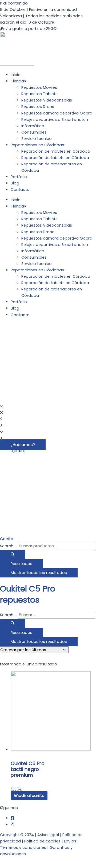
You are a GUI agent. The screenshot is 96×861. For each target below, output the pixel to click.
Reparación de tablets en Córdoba (55, 157)
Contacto (20, 189)
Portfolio (19, 176)
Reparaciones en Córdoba (36, 145)
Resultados (21, 563)
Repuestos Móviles (39, 87)
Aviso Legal (48, 834)
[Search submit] (12, 554)
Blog (15, 183)
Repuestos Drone (37, 106)
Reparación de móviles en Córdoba (55, 151)
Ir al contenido (14, 3)
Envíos (70, 841)
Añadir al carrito (29, 795)
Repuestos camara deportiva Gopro (56, 113)
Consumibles (34, 132)
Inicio (16, 74)
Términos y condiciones (23, 847)
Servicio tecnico (36, 138)
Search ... (8, 546)
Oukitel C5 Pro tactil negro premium (28, 769)
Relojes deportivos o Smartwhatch (54, 119)
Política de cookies (42, 841)
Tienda (17, 81)
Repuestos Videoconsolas (46, 100)
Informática (32, 126)
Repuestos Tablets (39, 93)
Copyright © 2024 (17, 834)
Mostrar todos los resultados (39, 572)
